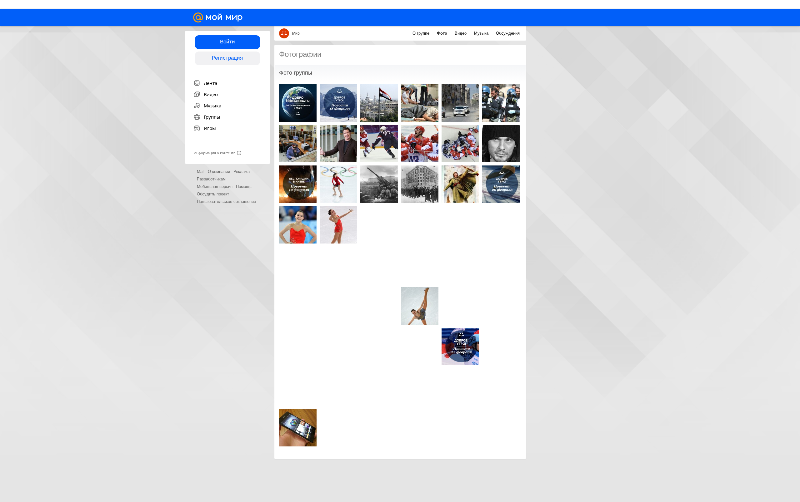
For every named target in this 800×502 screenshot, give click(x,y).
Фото (442, 33)
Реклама (241, 171)
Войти (227, 42)
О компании (219, 171)
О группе (421, 33)
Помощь (244, 186)
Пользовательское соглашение (226, 201)
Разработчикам (211, 179)
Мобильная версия (214, 186)
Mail (200, 171)
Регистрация (227, 58)
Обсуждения (508, 33)
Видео (461, 33)
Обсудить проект (213, 194)
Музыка (482, 33)
